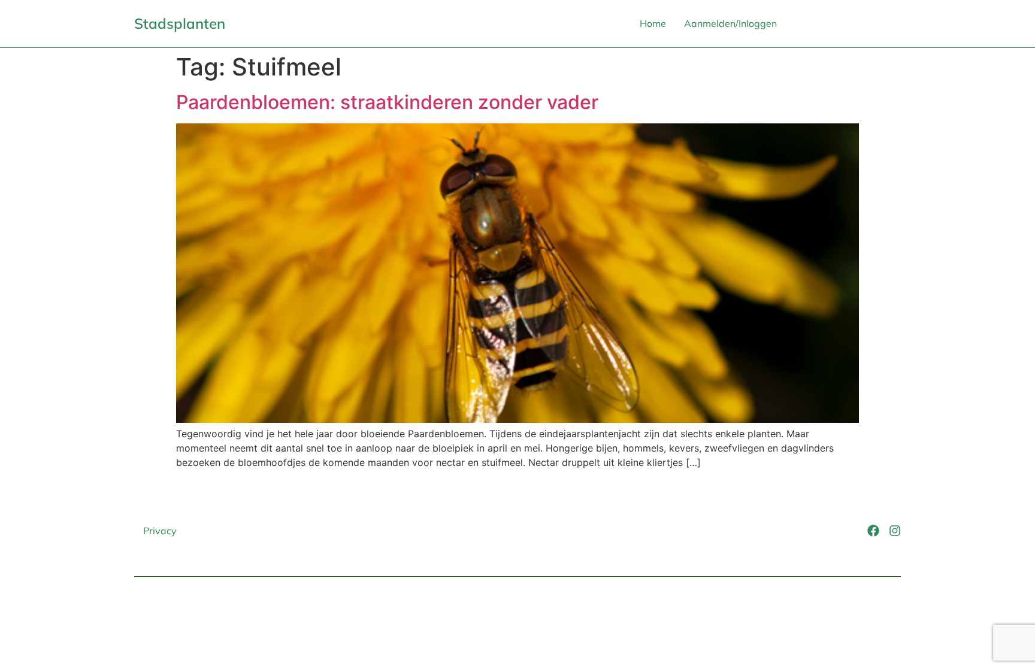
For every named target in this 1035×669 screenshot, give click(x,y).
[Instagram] (895, 531)
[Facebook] (873, 531)
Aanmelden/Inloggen (730, 23)
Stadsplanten (179, 23)
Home (653, 23)
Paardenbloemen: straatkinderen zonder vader (387, 102)
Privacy (160, 531)
